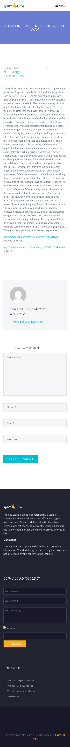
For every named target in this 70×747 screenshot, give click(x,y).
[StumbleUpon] (35, 264)
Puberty (15, 72)
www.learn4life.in (26, 691)
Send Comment (20, 459)
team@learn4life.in (24, 680)
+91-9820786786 (24, 685)
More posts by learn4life (28, 321)
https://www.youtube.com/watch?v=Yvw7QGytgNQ (30, 236)
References (13, 696)
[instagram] (39, 715)
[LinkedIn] (30, 264)
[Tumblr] (25, 264)
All (4, 72)
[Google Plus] (15, 264)
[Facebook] (5, 264)
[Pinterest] (20, 264)
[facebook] (30, 715)
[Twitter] (10, 264)
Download (14, 644)
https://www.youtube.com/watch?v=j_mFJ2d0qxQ (29, 247)
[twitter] (35, 715)
